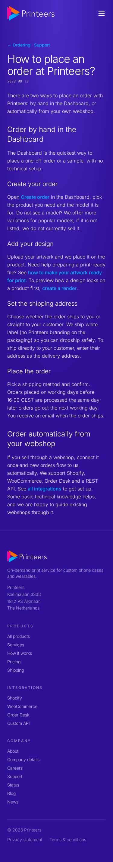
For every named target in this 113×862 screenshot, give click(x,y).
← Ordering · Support (28, 44)
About (12, 751)
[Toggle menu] (101, 13)
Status (13, 784)
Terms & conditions (67, 839)
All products (18, 636)
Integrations (25, 687)
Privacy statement (24, 839)
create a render (59, 288)
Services (15, 644)
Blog (11, 793)
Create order (35, 197)
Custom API (18, 723)
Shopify (14, 697)
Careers (15, 767)
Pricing (13, 661)
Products (20, 626)
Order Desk (18, 714)
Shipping (15, 670)
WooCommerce (22, 706)
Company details (23, 759)
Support (14, 776)
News (12, 801)
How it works (19, 653)
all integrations (44, 489)
